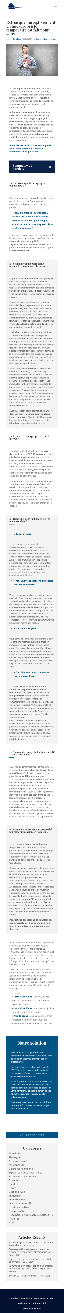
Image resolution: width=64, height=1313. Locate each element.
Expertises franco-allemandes (25, 1172)
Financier (14, 1180)
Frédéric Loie (15, 39)
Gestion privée (17, 1191)
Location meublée (19, 1207)
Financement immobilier (22, 1176)
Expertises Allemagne (21, 1168)
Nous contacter (32, 1135)
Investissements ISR (20, 1203)
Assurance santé (18, 1161)
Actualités (38, 39)
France (12, 1188)
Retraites (14, 1218)
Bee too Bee (47, 1298)
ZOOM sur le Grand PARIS (23, 1275)
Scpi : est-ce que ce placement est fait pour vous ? (30, 1260)
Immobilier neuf (18, 1199)
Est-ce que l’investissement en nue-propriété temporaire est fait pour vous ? (31, 1251)
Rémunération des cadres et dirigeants (31, 1214)
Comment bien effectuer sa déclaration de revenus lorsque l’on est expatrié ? (31, 1267)
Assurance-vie (16, 1165)
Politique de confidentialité (32, 1303)
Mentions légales (32, 1308)
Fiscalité (13, 1184)
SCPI (11, 1222)
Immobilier (15, 1195)
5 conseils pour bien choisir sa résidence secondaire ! (31, 1244)
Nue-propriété (49, 39)
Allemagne (15, 1157)
